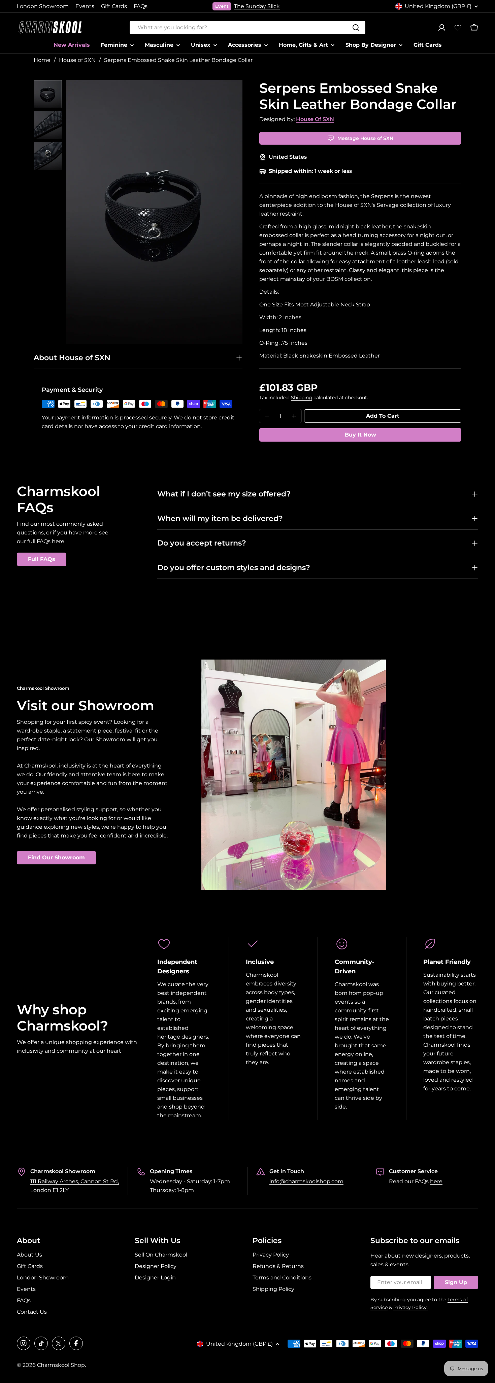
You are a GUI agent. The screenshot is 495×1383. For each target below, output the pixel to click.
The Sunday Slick (257, 6)
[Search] (356, 28)
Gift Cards (114, 6)
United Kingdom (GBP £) (438, 6)
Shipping (301, 398)
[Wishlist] (458, 28)
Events (84, 6)
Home (42, 60)
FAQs (140, 6)
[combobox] (247, 27)
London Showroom (43, 6)
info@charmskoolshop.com (306, 1181)
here (436, 1181)
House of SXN (77, 60)
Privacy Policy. (410, 1307)
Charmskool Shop (61, 1365)
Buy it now (360, 435)
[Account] (442, 28)
